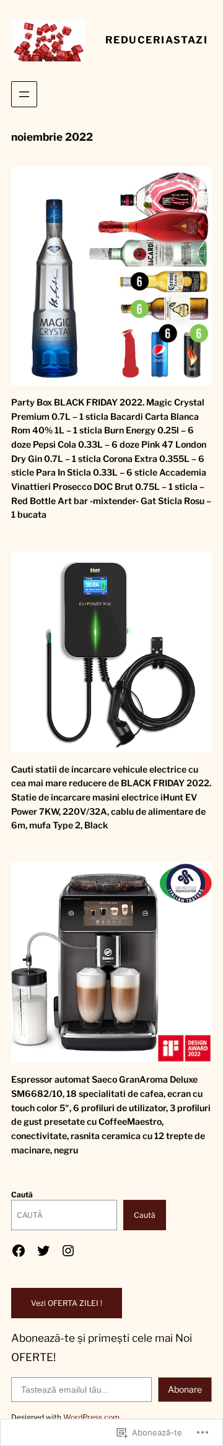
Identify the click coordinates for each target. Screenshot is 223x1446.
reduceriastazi (156, 40)
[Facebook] (18, 1250)
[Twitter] (43, 1250)
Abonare (185, 1389)
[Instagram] (68, 1250)
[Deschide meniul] (24, 94)
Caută (22, 1194)
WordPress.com (91, 1417)
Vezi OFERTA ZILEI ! (66, 1303)
